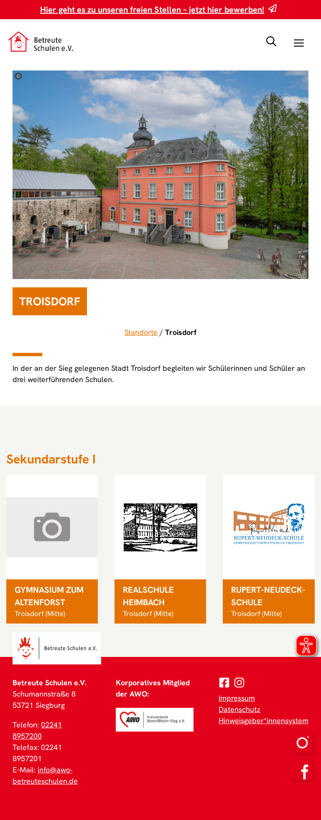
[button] (271, 41)
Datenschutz (239, 709)
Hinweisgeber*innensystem (263, 720)
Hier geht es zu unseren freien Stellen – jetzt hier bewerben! (152, 9)
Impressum (237, 698)
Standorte (141, 332)
